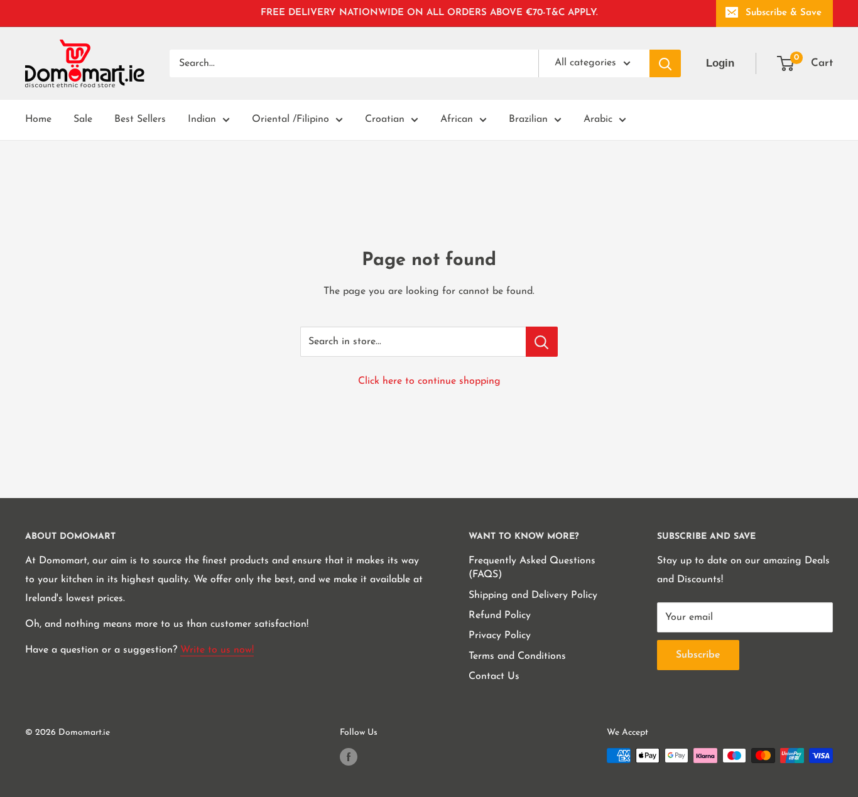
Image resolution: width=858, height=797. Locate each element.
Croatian (385, 119)
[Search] (665, 63)
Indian (202, 119)
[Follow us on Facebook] (348, 757)
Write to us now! (217, 650)
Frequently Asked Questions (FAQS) (532, 568)
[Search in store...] (542, 342)
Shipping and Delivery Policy (533, 595)
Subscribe (698, 655)
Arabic (598, 119)
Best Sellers (140, 119)
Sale (82, 119)
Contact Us (494, 676)
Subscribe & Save (784, 13)
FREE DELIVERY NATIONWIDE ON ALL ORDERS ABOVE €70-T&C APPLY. (429, 13)
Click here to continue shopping (429, 381)
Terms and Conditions (517, 656)
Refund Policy (500, 615)
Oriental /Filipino (290, 119)
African (456, 119)
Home (38, 119)
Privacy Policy (500, 636)
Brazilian (528, 119)
